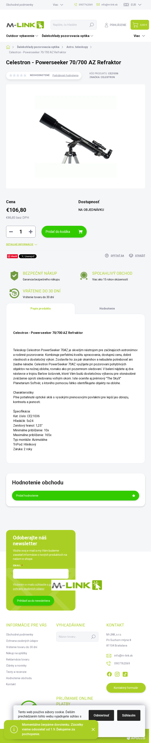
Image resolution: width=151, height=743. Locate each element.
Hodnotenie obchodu (19, 678)
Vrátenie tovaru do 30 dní (21, 647)
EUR (133, 4)
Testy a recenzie (16, 671)
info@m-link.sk (123, 655)
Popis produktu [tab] (40, 308)
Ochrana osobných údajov (22, 640)
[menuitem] (22, 36)
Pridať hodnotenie (27, 495)
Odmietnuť (101, 715)
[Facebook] (109, 673)
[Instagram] (117, 673)
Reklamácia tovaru (17, 659)
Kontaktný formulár (126, 687)
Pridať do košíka (58, 232)
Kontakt (11, 684)
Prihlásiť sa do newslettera (33, 600)
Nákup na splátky (16, 653)
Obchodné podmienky (19, 4)
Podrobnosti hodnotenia (65, 75)
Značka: (102, 77)
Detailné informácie (19, 244)
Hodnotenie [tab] (107, 308)
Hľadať (91, 24)
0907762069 (122, 663)
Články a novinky (16, 665)
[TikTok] (125, 673)
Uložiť (14, 256)
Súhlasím (128, 715)
